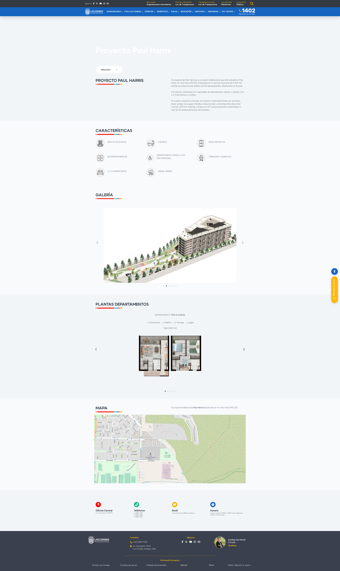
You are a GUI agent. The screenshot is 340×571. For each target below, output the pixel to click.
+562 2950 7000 (140, 542)
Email (175, 510)
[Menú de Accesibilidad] (334, 271)
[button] (97, 242)
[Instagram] (104, 4)
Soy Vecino (227, 11)
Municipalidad (114, 11)
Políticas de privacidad (156, 565)
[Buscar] (252, 3)
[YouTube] (100, 4)
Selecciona (106, 70)
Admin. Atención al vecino (239, 565)
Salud (174, 11)
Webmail (183, 565)
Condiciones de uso (128, 565)
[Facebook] (93, 4)
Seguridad (213, 11)
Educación (186, 11)
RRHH (211, 565)
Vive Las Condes (132, 11)
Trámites (149, 11)
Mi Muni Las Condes (101, 565)
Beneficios (162, 11)
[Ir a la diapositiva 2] (166, 285)
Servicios (200, 11)
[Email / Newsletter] (108, 4)
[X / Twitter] (97, 4)
